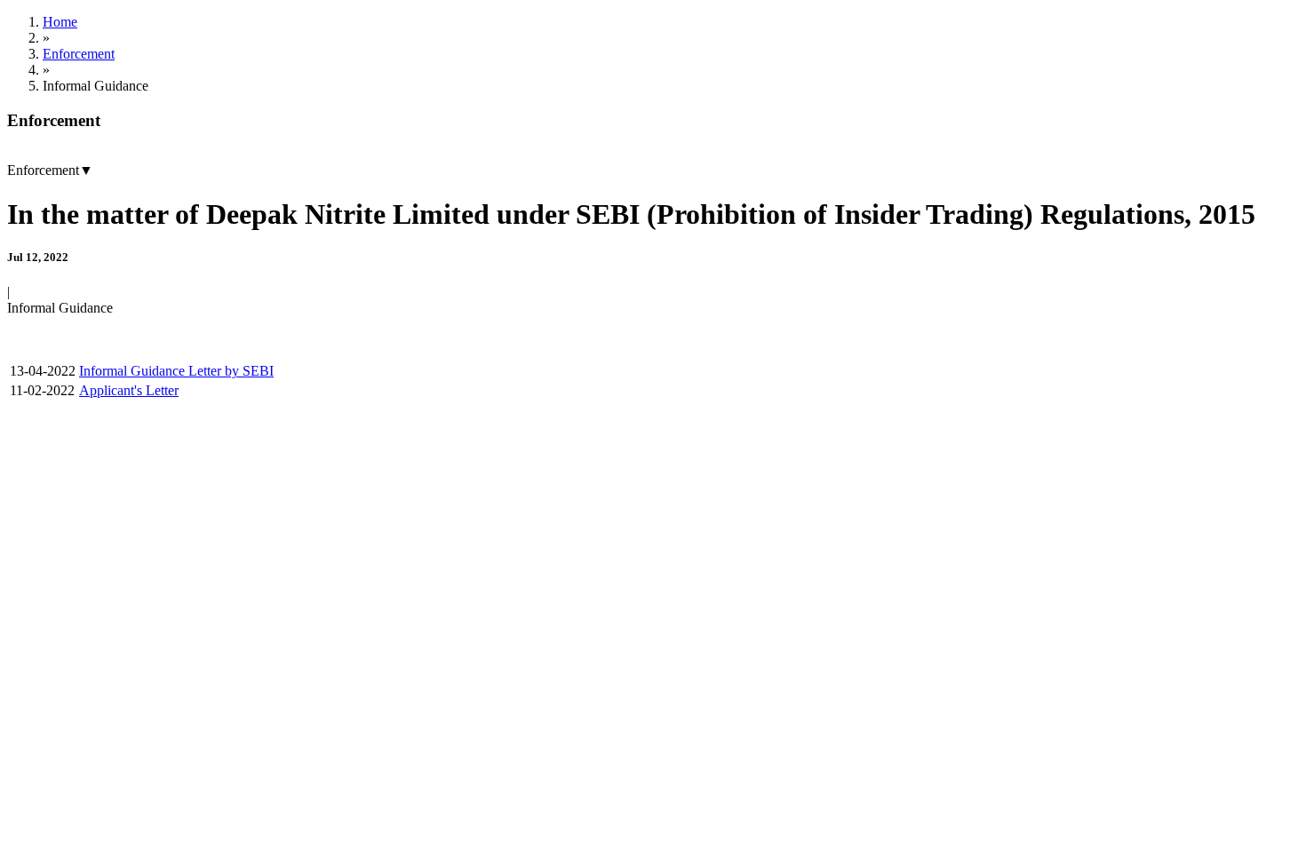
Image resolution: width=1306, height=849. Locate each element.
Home (60, 21)
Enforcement (79, 53)
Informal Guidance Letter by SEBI (176, 370)
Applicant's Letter (129, 390)
